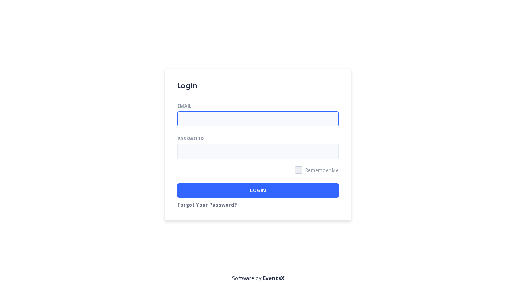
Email (184, 106)
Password (190, 138)
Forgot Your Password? (207, 205)
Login (258, 190)
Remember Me (322, 170)
